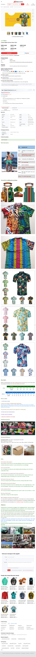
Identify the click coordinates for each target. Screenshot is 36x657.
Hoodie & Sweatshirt (21, 627)
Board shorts (3, 628)
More (2, 649)
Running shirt (28, 627)
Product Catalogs (14, 623)
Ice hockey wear (3, 627)
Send (9, 570)
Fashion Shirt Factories (26, 643)
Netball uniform (11, 628)
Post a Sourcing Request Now (28, 570)
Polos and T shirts (29, 625)
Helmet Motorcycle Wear (21, 638)
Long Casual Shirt (17, 645)
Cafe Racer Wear (13, 638)
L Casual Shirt (4, 645)
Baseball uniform (11, 625)
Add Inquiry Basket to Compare (18, 36)
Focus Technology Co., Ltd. (11, 653)
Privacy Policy (32, 653)
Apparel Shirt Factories (13, 643)
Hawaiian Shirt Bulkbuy (25, 648)
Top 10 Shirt (12, 648)
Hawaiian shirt (11, 627)
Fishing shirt (20, 625)
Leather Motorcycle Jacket (5, 638)
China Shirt (19, 643)
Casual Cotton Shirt (10, 645)
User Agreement (23, 653)
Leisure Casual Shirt (25, 645)
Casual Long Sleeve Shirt (5, 648)
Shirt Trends (18, 648)
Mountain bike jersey (21, 628)
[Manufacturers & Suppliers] (18, 2)
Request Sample (16, 55)
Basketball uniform (3, 625)
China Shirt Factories (5, 643)
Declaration (27, 653)
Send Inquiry (9, 53)
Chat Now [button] (27, 53)
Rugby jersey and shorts (30, 628)
